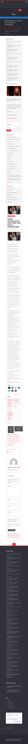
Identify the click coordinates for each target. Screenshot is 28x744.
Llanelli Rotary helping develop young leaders (14, 603)
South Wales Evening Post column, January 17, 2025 (13, 642)
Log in (9, 700)
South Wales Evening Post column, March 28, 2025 (13, 50)
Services (11, 155)
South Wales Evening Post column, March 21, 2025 (13, 58)
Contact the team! (13, 164)
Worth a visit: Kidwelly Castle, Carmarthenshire (13, 46)
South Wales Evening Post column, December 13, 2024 (13, 662)
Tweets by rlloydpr (9, 728)
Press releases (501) (12, 197)
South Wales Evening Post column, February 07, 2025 (13, 599)
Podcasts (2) (10, 195)
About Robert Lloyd (12, 137)
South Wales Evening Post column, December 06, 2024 (13, 666)
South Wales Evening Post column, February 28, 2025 (13, 74)
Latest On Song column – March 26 (14, 54)
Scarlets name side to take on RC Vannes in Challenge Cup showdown (14, 637)
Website (9, 512)
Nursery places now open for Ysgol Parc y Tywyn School (11, 430)
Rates (10, 157)
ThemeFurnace (17, 740)
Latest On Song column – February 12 (12, 615)
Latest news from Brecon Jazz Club (14, 607)
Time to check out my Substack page (14, 42)
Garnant (13, 443)
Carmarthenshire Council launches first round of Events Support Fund (18, 429)
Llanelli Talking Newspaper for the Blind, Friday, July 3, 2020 (14, 176)
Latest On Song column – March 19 (14, 62)
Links (10, 159)
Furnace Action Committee (14, 146)
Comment (9, 486)
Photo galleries (11, 168)
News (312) (10, 190)
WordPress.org (11, 707)
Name (9, 499)
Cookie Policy (15, 719)
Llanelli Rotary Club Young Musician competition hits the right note (13, 674)
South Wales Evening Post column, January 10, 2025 (13, 654)
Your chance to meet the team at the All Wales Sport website (14, 686)
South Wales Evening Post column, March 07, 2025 (13, 70)
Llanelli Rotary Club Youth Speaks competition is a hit (13, 650)
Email (8, 505)
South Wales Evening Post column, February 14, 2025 (13, 595)
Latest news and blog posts (13, 139)
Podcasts (10, 173)
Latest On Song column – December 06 (12, 670)
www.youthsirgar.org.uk (12, 382)
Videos (9, 171)
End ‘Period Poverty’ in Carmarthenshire (17, 400)
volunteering (10, 445)
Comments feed (11, 705)
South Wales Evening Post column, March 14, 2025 (13, 66)
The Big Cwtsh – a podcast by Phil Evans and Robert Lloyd (14, 179)
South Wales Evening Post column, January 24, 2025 (13, 628)
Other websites (12, 166)
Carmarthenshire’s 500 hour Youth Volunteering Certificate (13, 440)
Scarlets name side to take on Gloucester (14, 658)
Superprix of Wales (14, 150)
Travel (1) (10, 201)
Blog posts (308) (11, 188)
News (10, 141)
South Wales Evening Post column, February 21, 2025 (13, 78)
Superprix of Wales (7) (12, 199)
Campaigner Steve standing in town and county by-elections (13, 691)
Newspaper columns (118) (13, 192)
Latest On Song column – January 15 (12, 646)
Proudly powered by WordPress (12, 739)
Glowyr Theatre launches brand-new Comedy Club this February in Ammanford (13, 632)
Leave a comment (12, 449)
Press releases (14, 28)
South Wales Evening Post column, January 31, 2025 (13, 624)
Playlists (11, 162)
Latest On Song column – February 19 (12, 611)
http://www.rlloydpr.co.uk (13, 469)
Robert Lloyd (14, 229)
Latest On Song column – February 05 (12, 619)
